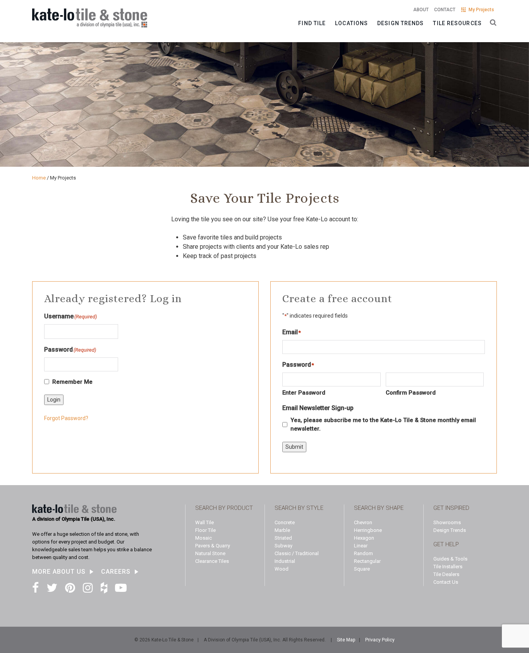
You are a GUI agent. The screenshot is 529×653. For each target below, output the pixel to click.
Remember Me (72, 381)
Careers (116, 572)
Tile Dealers (446, 574)
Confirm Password (411, 392)
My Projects (481, 9)
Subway (283, 546)
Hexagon (364, 538)
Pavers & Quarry (212, 546)
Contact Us (445, 582)
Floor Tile (205, 530)
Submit (294, 447)
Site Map (346, 640)
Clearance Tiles (212, 561)
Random (363, 553)
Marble (282, 530)
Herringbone (368, 530)
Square (362, 569)
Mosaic (203, 538)
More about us (59, 572)
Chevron (363, 522)
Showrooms (447, 522)
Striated (283, 538)
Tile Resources (457, 23)
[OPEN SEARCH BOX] (491, 21)
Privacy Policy (380, 640)
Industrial (285, 561)
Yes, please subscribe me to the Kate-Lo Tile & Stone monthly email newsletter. (383, 424)
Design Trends (400, 23)
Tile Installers (447, 566)
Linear (361, 546)
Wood (282, 569)
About (421, 9)
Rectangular (367, 561)
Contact (444, 9)
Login (53, 400)
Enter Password (303, 392)
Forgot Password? (66, 418)
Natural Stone (210, 553)
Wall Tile (204, 522)
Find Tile (312, 23)
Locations (351, 23)
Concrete (285, 522)
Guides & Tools (450, 559)
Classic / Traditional (297, 553)
